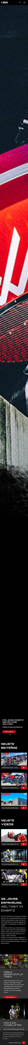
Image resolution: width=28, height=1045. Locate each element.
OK (23, 1043)
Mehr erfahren (9, 732)
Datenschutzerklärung (15, 1043)
